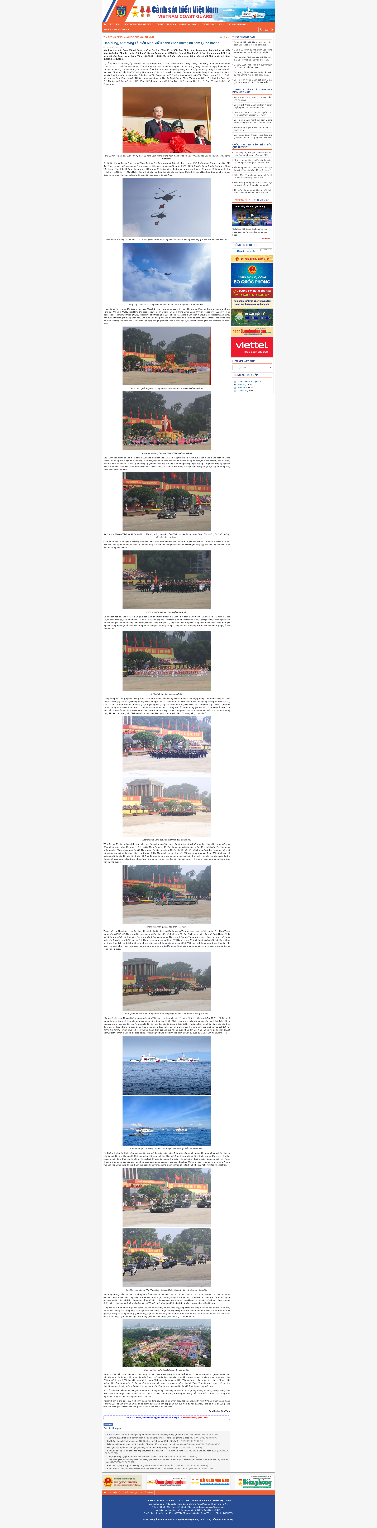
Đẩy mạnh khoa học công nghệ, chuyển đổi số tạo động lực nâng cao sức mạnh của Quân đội (163, 1444)
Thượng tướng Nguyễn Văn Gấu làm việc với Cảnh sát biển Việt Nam (152, 1456)
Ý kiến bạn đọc (130, 1493)
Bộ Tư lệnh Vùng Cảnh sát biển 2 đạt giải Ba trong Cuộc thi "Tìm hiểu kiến (253, 81)
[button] (252, 215)
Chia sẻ (109, 1424)
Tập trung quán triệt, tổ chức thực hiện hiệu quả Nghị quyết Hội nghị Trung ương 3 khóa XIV (162, 1438)
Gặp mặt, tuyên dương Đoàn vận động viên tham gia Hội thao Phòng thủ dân (253, 51)
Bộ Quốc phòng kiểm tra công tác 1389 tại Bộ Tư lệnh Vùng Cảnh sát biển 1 (155, 1441)
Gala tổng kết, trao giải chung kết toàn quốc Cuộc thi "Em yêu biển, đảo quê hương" (250, 232)
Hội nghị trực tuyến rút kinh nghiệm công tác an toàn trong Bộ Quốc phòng (154, 1447)
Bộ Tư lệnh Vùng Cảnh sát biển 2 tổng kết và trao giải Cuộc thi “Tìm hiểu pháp (253, 121)
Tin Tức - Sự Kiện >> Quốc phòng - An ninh (129, 37)
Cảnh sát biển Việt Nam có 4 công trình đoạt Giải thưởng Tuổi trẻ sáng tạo (253, 43)
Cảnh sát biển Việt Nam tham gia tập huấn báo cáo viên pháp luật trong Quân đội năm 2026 (162, 1434)
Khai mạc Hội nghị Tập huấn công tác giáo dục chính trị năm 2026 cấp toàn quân (157, 1465)
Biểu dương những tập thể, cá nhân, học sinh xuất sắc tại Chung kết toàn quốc (253, 183)
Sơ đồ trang (147, 1493)
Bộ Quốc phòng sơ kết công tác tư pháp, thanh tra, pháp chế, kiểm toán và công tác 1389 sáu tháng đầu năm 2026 (166, 1452)
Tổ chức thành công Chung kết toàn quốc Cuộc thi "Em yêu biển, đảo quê (253, 191)
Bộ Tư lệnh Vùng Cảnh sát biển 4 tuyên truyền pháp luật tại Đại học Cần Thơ (253, 106)
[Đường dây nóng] (261, 29)
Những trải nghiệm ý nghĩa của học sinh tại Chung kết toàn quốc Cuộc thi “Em (253, 161)
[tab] (242, 200)
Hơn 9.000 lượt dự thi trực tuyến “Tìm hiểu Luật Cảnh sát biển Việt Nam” (253, 113)
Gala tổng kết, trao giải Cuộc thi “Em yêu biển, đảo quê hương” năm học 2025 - (253, 153)
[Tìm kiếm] (272, 29)
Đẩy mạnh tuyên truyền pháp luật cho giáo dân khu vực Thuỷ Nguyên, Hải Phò (253, 136)
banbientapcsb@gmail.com (195, 1418)
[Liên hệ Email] (266, 29)
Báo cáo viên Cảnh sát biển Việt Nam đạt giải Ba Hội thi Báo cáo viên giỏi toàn (253, 58)
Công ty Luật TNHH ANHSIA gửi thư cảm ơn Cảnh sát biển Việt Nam (253, 66)
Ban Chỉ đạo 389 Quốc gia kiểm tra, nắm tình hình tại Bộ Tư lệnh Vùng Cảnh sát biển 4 (160, 1468)
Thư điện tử (114, 1493)
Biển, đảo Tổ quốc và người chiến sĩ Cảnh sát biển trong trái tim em (253, 176)
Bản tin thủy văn (246, 251)
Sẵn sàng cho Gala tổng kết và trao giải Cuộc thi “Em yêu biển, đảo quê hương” (253, 168)
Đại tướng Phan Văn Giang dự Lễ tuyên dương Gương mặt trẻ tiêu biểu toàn (253, 73)
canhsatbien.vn (172, 1510)
